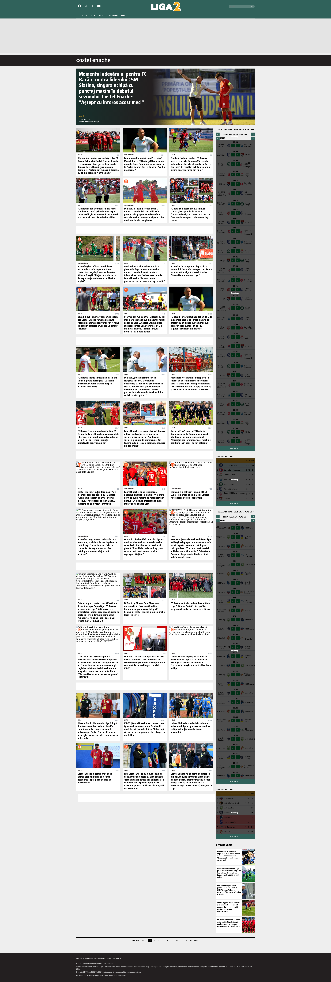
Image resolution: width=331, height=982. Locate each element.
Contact (117, 959)
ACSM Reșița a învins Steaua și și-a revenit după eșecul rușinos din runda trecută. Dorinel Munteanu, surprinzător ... (228, 907)
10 (177, 941)
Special (124, 15)
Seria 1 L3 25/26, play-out (235, 516)
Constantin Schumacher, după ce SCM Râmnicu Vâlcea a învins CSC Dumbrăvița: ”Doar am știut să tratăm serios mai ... (228, 855)
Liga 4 (100, 15)
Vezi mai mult (235, 448)
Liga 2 (84, 15)
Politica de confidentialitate (90, 959)
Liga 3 (92, 15)
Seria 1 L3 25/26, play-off (235, 134)
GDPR (109, 959)
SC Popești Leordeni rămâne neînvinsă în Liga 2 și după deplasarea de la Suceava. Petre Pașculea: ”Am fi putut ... (228, 924)
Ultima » (194, 941)
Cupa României (112, 15)
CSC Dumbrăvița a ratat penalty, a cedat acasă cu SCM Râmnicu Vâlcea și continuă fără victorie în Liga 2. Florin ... (229, 890)
